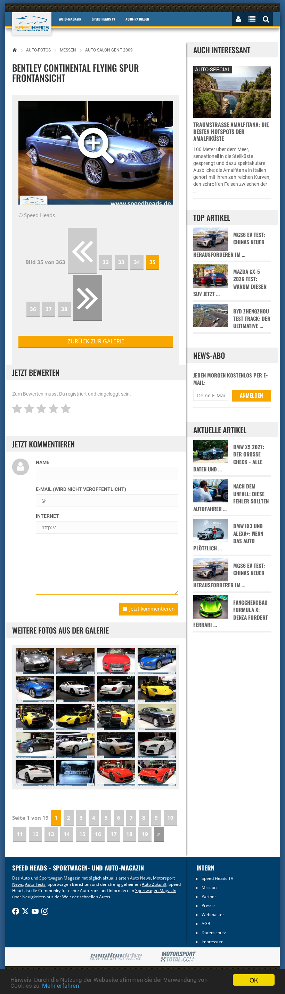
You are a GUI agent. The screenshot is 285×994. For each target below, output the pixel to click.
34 (137, 262)
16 (98, 833)
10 (170, 817)
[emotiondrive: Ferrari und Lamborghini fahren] (116, 957)
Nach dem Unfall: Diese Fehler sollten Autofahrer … (231, 497)
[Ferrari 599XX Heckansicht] (157, 773)
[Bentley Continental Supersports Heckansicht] (116, 689)
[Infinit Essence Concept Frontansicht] (35, 661)
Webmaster (213, 914)
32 (106, 262)
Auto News (140, 878)
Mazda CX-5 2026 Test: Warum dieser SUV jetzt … (230, 282)
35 (152, 262)
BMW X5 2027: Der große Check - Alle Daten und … (228, 458)
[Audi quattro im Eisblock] (75, 773)
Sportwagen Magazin (155, 890)
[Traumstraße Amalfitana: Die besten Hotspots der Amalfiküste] (232, 91)
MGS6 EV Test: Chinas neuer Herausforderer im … (229, 244)
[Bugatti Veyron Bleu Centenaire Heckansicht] (35, 689)
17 (114, 833)
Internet (47, 516)
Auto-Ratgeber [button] (137, 19)
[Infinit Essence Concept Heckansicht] (75, 661)
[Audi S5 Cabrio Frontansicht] (116, 661)
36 (33, 308)
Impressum (212, 942)
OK (254, 980)
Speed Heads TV (217, 878)
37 (49, 308)
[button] (30, 153)
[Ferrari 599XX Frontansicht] (116, 773)
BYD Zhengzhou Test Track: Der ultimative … (251, 319)
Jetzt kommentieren (152, 608)
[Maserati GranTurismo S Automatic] (75, 745)
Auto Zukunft (154, 884)
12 (35, 833)
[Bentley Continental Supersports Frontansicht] (75, 689)
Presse (208, 905)
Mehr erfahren (60, 985)
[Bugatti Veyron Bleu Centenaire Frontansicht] (157, 661)
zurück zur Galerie (95, 341)
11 (20, 833)
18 (129, 833)
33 (121, 262)
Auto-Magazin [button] (70, 19)
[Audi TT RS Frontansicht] (157, 745)
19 (145, 833)
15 (82, 833)
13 (51, 833)
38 (64, 308)
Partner (209, 896)
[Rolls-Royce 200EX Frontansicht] (157, 717)
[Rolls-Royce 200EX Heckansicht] (35, 745)
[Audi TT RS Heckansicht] (35, 773)
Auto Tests (35, 884)
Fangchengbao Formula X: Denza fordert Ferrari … (230, 613)
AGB (206, 924)
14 (67, 833)
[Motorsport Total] (178, 956)
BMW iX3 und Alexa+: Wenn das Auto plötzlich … (228, 537)
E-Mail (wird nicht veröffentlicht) (81, 489)
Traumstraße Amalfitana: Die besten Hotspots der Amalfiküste (231, 131)
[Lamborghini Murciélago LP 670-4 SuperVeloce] (157, 689)
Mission (209, 887)
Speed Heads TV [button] (103, 19)
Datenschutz (214, 933)
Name (42, 462)
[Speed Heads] (31, 23)
